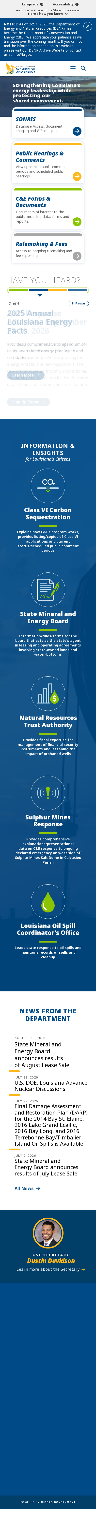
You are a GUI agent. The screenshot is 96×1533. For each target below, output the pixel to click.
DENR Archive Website (46, 50)
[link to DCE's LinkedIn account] (43, 1403)
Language (30, 4)
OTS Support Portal (68, 1438)
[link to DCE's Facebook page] (34, 1403)
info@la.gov (22, 54)
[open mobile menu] (73, 68)
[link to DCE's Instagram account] (52, 1403)
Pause (80, 303)
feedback (41, 1391)
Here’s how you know (45, 13)
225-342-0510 (50, 1340)
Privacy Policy (62, 1452)
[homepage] (20, 68)
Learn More (23, 375)
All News (24, 1188)
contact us (43, 1381)
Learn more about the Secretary (48, 1269)
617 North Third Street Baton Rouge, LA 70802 (48, 1331)
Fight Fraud (60, 1445)
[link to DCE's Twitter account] (62, 1403)
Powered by (48, 1502)
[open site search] (83, 68)
